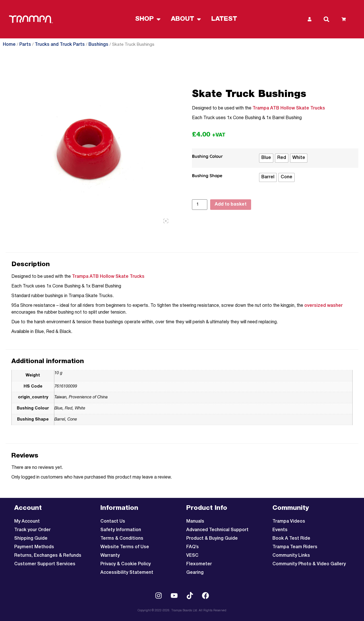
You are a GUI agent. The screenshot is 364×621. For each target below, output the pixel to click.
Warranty (110, 556)
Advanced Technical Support (217, 530)
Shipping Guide (30, 539)
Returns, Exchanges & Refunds (47, 556)
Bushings (98, 45)
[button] (326, 19)
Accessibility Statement (126, 573)
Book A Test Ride (291, 539)
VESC (192, 556)
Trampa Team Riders (294, 547)
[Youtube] (174, 595)
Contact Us (112, 521)
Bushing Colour (207, 156)
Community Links (291, 556)
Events (280, 530)
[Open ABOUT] (199, 19)
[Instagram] (159, 595)
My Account (27, 521)
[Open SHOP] (158, 19)
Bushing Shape (207, 175)
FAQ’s (192, 547)
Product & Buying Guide (212, 539)
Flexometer (199, 564)
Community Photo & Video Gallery (309, 564)
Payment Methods (34, 547)
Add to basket (231, 204)
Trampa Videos (288, 521)
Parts (25, 45)
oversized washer (323, 306)
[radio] (266, 158)
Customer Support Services (44, 564)
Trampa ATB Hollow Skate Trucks (289, 108)
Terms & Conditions (121, 539)
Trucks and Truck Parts (60, 45)
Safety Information (120, 530)
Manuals (195, 521)
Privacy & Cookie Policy (125, 564)
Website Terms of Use (124, 547)
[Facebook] (205, 595)
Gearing (195, 573)
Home (9, 45)
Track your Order (32, 530)
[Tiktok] (190, 595)
